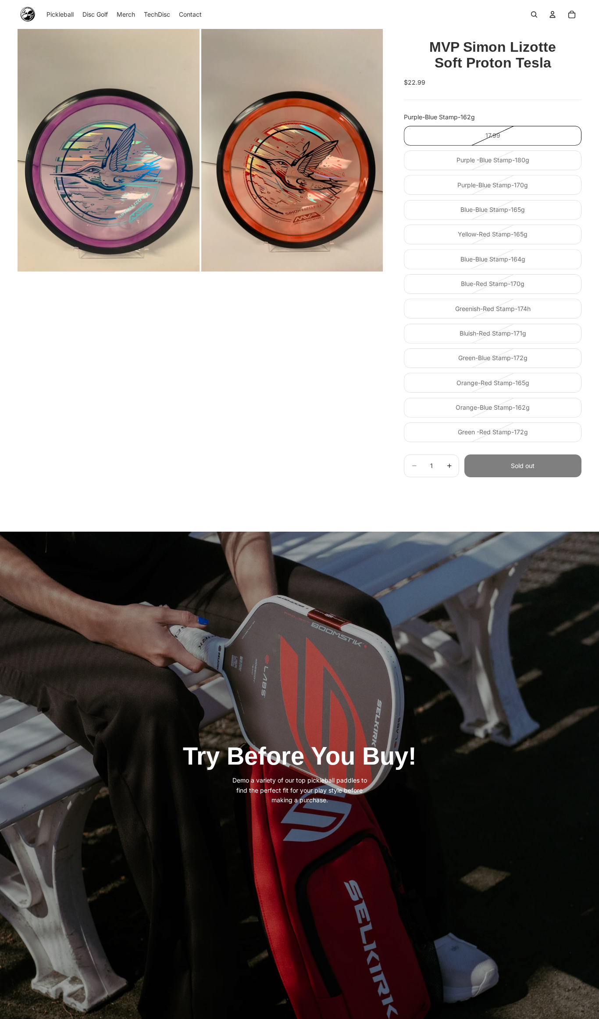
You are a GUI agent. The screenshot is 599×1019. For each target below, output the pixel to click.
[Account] (552, 14)
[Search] (534, 14)
